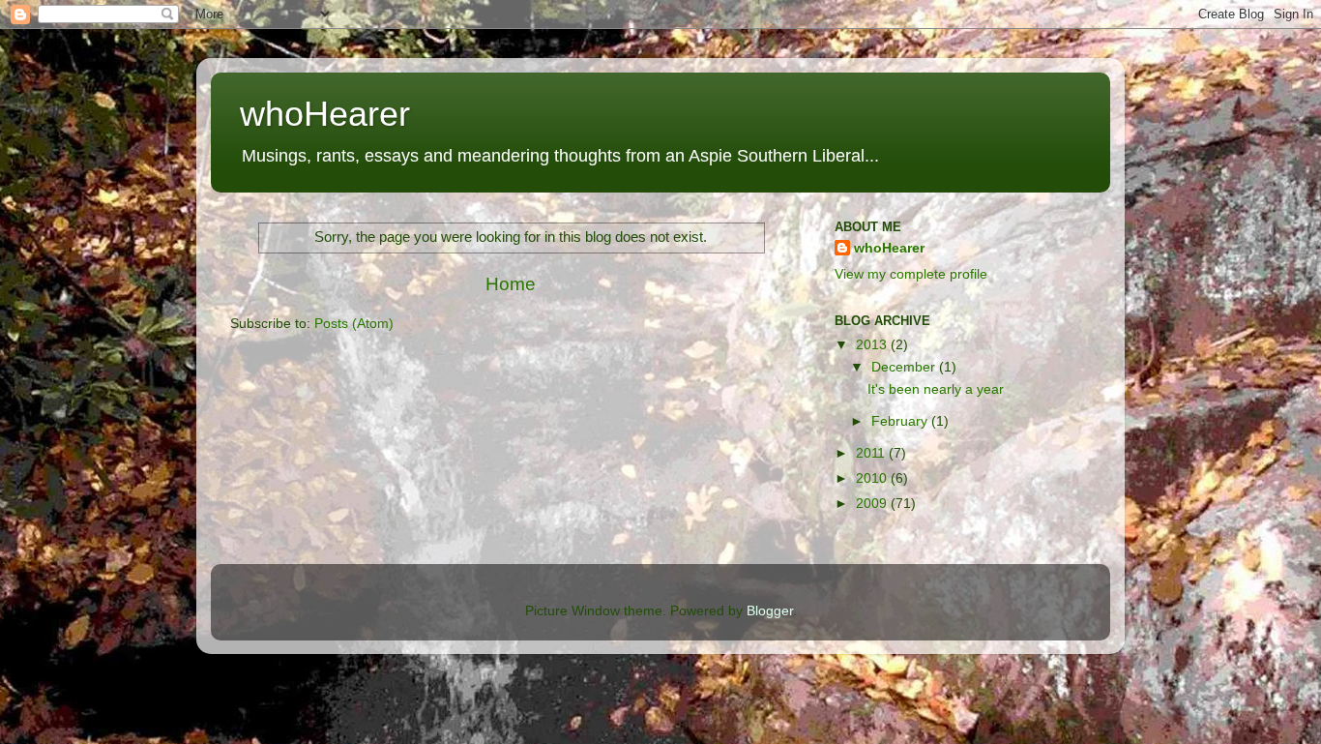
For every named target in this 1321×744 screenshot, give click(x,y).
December (905, 367)
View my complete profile (911, 274)
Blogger (770, 611)
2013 (873, 345)
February (901, 421)
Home (510, 284)
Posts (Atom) (354, 323)
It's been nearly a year (935, 389)
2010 (873, 478)
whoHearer (325, 114)
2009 (873, 503)
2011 (872, 453)
